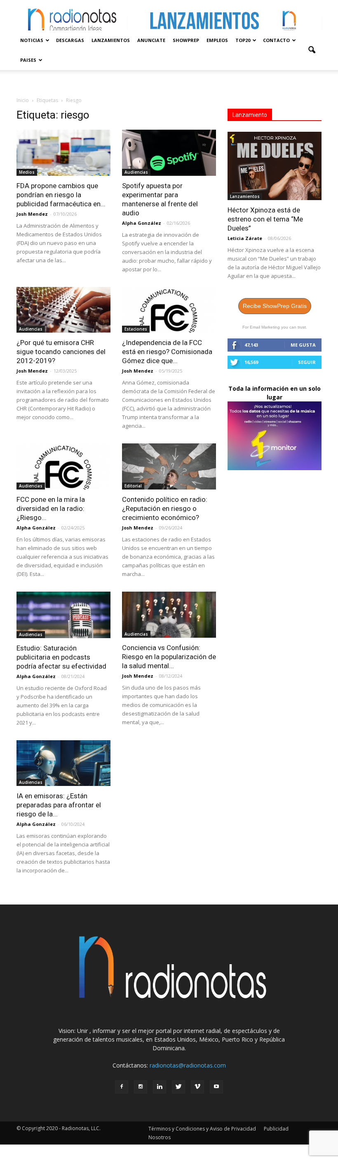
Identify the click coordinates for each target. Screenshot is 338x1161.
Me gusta (303, 345)
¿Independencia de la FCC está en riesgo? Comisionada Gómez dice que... (167, 351)
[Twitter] (178, 1086)
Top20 (242, 40)
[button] (312, 50)
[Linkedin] (159, 1086)
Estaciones (135, 329)
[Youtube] (216, 1086)
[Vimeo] (197, 1086)
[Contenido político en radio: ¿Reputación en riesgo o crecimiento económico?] (169, 466)
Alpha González (141, 223)
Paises (28, 60)
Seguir (307, 362)
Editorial (133, 486)
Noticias (31, 40)
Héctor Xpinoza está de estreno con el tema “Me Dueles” (265, 219)
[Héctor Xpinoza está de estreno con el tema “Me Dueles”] (275, 166)
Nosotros (159, 1137)
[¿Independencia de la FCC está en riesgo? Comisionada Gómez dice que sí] (169, 310)
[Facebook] (121, 1086)
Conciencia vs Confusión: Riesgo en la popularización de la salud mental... (169, 656)
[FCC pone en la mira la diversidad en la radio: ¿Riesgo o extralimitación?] (63, 466)
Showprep (186, 40)
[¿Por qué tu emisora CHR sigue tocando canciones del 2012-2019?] (63, 310)
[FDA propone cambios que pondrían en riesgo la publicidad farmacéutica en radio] (63, 153)
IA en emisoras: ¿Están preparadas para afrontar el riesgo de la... (58, 805)
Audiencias (136, 172)
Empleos (217, 40)
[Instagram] (140, 1086)
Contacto (276, 40)
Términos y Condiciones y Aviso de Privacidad (202, 1128)
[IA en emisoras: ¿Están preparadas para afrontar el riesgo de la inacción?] (63, 763)
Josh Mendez (32, 214)
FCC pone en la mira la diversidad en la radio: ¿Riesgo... (50, 508)
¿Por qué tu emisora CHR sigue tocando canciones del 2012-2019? (61, 351)
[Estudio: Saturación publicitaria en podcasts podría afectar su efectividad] (63, 615)
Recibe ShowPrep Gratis (275, 306)
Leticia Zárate (245, 238)
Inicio (22, 100)
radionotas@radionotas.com (188, 1065)
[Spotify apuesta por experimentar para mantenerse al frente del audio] (169, 153)
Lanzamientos (111, 40)
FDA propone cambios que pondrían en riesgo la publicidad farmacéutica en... (61, 195)
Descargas (70, 40)
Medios (27, 172)
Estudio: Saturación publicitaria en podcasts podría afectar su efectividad (61, 657)
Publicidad (276, 1128)
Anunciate (151, 40)
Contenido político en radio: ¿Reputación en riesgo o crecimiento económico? (164, 508)
